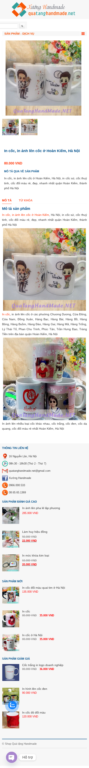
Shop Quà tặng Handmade (21, 743)
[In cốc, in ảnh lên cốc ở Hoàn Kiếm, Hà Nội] (10, 127)
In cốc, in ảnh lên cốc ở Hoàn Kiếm (25, 214)
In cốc (6, 314)
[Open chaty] (11, 757)
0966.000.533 (17, 485)
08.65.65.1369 (17, 492)
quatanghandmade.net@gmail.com (30, 470)
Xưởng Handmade (20, 478)
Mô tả (7, 200)
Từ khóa (25, 200)
